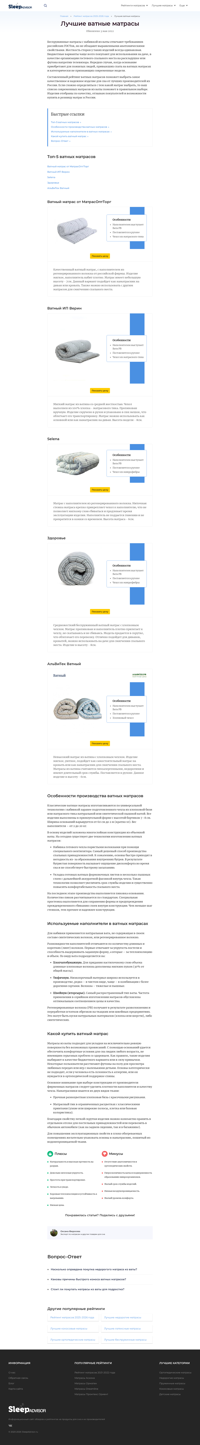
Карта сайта (15, 1388)
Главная (64, 16)
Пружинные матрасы (172, 1383)
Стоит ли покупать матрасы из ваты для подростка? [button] (87, 1289)
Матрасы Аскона (85, 1378)
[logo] (20, 5)
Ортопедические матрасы (175, 1372)
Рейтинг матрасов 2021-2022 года (95, 1372)
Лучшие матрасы (162, 5)
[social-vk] (10, 1425)
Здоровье (53, 182)
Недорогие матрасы (171, 1378)
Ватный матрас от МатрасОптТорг (68, 166)
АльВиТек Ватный (58, 188)
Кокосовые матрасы (171, 1388)
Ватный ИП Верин (58, 171)
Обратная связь (18, 1378)
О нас (11, 1372)
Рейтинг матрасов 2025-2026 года (91, 16)
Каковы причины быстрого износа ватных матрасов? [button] (88, 1279)
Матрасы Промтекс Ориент (91, 1394)
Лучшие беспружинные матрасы (125, 1339)
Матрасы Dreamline (86, 1388)
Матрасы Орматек (86, 1383)
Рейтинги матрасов (133, 5)
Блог (11, 1383)
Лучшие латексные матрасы (122, 1328)
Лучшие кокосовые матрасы (68, 1328)
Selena (51, 177)
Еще (182, 5)
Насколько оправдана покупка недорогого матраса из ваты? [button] (94, 1269)
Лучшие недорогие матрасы (122, 1317)
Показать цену (100, 256)
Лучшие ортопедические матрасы (72, 1339)
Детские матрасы (170, 1394)
